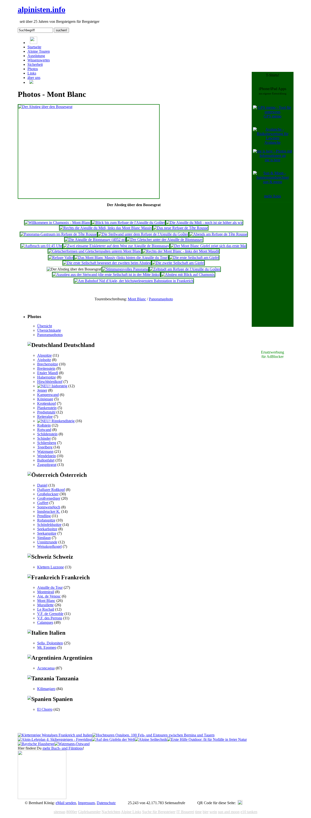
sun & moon (272, 182)
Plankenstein (47, 408)
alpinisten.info (41, 9)
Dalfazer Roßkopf (51, 490)
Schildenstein (47, 434)
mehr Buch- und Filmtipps (63, 748)
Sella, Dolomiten (50, 643)
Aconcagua (46, 668)
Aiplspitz (44, 360)
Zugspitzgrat (46, 465)
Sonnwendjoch (48, 507)
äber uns (33, 78)
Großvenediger (48, 498)
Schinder (44, 438)
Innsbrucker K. (48, 511)
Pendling (44, 516)
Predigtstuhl (46, 412)
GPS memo (272, 116)
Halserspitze (46, 377)
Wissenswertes (38, 60)
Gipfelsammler (89, 812)
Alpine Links (131, 812)
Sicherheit (35, 64)
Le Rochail (45, 609)
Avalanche (272, 142)
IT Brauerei (185, 812)
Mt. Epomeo (46, 647)
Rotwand (44, 430)
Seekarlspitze (47, 529)
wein (213, 812)
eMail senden (66, 803)
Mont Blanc (137, 299)
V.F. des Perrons (49, 618)
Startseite (34, 47)
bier (205, 812)
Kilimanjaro (46, 689)
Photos (32, 69)
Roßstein (44, 425)
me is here (272, 160)
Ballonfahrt (45, 460)
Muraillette (45, 605)
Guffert (42, 503)
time (198, 812)
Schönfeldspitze (49, 525)
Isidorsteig (59, 386)
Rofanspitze (46, 520)
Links (31, 73)
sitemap (59, 812)
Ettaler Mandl (47, 373)
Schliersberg (46, 443)
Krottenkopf (46, 403)
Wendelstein (46, 456)
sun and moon (229, 812)
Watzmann (45, 451)
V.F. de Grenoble (50, 614)
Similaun (44, 538)
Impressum (86, 803)
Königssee (45, 399)
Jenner (42, 390)
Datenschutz (106, 803)
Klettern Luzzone (50, 567)
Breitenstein (46, 368)
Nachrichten (111, 812)
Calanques (45, 622)
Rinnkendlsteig (63, 421)
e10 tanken (249, 812)
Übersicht (44, 326)
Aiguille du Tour (50, 587)
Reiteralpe (45, 416)
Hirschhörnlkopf (49, 381)
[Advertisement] (272, 276)
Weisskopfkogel (49, 546)
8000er (71, 812)
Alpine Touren (38, 51)
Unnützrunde (47, 542)
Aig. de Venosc (49, 596)
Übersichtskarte (49, 330)
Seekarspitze (46, 533)
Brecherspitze (47, 364)
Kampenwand (48, 395)
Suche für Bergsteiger (158, 812)
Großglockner (48, 494)
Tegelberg (44, 447)
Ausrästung (36, 56)
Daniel (42, 485)
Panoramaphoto (161, 299)
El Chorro (44, 709)
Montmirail (45, 592)
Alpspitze (44, 355)
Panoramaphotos (50, 335)
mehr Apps (272, 196)
